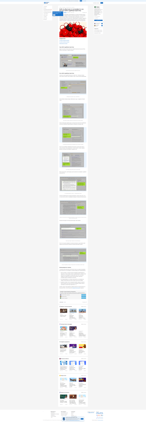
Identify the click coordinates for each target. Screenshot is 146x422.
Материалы (63, 7)
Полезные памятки (62, 365)
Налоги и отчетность (63, 399)
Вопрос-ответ (62, 382)
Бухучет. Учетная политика (62, 314)
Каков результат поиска (63, 43)
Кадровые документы (63, 348)
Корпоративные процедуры (62, 331)
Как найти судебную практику (64, 41)
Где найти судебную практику (64, 40)
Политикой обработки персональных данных (74, 420)
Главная (60, 7)
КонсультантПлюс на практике (70, 7)
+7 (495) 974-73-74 (91, 412)
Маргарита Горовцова (97, 7)
